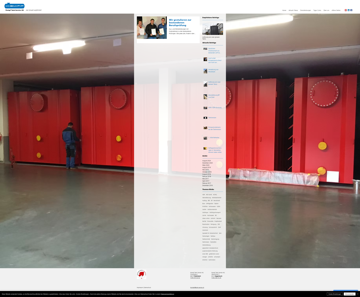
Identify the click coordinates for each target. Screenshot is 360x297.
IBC (216, 215)
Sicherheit (205, 230)
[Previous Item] (205, 29)
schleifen (210, 257)
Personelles (210, 221)
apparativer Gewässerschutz (210, 248)
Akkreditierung (206, 197)
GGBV (218, 206)
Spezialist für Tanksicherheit (210, 233)
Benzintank (217, 200)
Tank (220, 233)
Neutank (218, 218)
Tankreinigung (215, 239)
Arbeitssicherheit (216, 197)
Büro (203, 203)
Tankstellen (213, 242)
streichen (204, 260)
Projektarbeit (218, 221)
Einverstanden (349, 294)
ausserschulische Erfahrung (210, 251)
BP (212, 200)
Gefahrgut (205, 212)
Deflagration (209, 203)
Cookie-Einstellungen (334, 294)
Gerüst (204, 215)
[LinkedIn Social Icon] (349, 10)
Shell (219, 227)
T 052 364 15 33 (216, 278)
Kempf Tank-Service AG (24, 10)
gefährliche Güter (214, 254)
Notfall (204, 221)
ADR (203, 194)
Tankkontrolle (206, 239)
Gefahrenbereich (212, 209)
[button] (317, 10)
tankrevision (212, 260)
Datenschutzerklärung (167, 294)
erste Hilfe (205, 254)
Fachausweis (212, 206)
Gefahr (204, 209)
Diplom (216, 203)
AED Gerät (209, 194)
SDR (219, 224)
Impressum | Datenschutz (144, 287)
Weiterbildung (206, 245)
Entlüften (205, 206)
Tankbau (213, 236)
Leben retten (206, 218)
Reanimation (206, 224)
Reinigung (213, 224)
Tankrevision (205, 242)
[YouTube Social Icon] (346, 10)
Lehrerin (213, 218)
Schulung (205, 227)
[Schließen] (358, 293)
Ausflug (204, 200)
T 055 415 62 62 (195, 278)
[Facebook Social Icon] (351, 10)
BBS (209, 200)
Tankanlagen (205, 236)
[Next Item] (220, 29)
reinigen (204, 257)
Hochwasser (210, 215)
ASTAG (215, 194)
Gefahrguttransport (215, 212)
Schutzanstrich (213, 227)
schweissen (217, 257)
